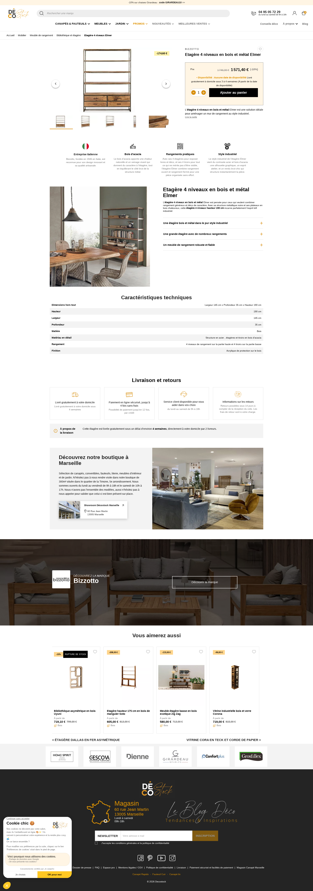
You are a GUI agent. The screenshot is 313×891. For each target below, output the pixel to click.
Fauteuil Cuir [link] (159, 874)
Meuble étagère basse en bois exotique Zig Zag (178, 712)
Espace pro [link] (109, 867)
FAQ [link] (97, 867)
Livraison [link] (182, 867)
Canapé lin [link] (174, 874)
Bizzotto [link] (192, 49)
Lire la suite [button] (191, 117)
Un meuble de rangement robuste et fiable (189, 245)
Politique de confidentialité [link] (160, 867)
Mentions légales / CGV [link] (130, 867)
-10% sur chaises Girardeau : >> (156, 2)
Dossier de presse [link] (82, 867)
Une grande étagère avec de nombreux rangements (195, 234)
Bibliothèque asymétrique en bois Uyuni (75, 712)
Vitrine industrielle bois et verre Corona (232, 712)
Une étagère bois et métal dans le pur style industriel (195, 223)
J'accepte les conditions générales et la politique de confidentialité (135, 843)
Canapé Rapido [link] (141, 874)
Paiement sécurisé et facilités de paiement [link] (212, 867)
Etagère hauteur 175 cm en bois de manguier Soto (128, 712)
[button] (55, 83)
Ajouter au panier (233, 92)
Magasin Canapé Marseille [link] (250, 867)
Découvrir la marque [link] (205, 582)
